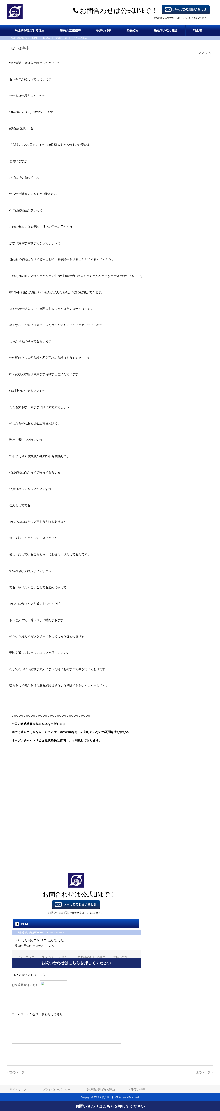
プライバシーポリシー (56, 1089)
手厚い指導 (138, 1089)
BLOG (46, 38)
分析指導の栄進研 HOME (24, 38)
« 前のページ (15, 1072)
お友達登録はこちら (26, 985)
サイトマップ (17, 1089)
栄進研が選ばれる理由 (101, 1089)
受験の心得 (61, 38)
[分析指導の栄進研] (15, 18)
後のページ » (204, 1072)
